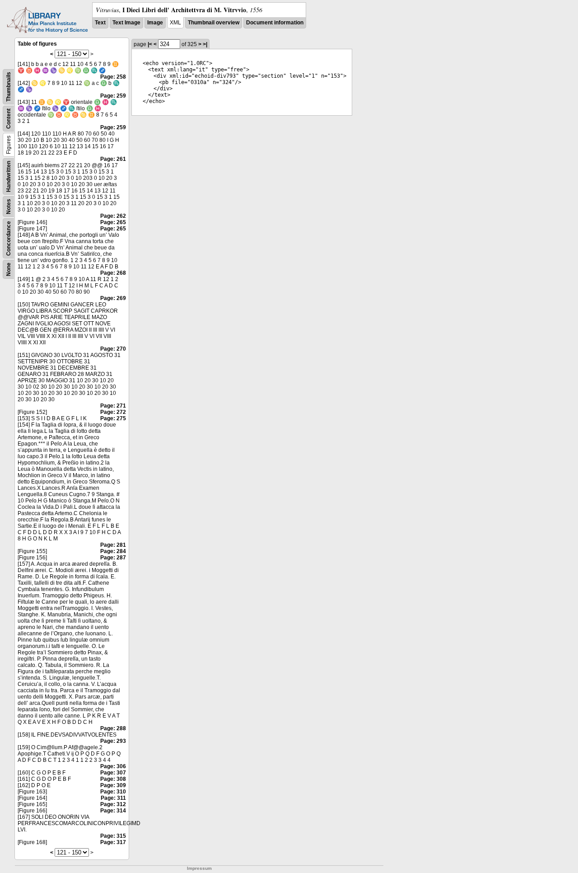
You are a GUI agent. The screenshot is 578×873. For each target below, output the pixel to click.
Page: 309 (113, 785)
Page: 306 (113, 766)
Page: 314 (113, 810)
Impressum (199, 868)
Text (100, 22)
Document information (274, 22)
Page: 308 (113, 779)
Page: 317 (113, 842)
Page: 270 (113, 349)
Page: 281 (113, 545)
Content (8, 118)
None (8, 269)
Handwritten (8, 176)
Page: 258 (113, 77)
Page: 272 (113, 412)
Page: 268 (113, 273)
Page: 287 (113, 557)
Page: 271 (113, 406)
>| (205, 44)
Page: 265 (113, 222)
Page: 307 (113, 773)
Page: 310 (113, 792)
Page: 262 (113, 216)
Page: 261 (113, 159)
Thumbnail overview (213, 22)
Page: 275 (113, 418)
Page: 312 (113, 804)
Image (155, 22)
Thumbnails (8, 87)
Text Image (126, 22)
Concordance (8, 238)
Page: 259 (113, 96)
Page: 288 (113, 728)
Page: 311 (113, 798)
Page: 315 (113, 836)
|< (150, 44)
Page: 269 (113, 298)
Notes (8, 206)
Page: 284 (113, 551)
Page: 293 (113, 741)
